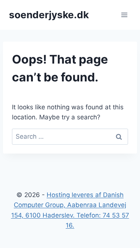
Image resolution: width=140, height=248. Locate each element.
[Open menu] (124, 14)
